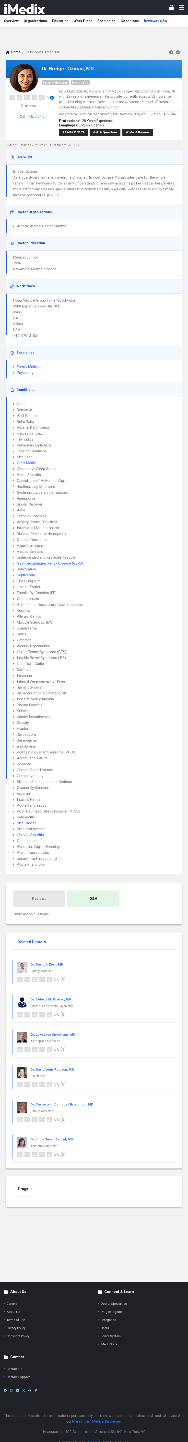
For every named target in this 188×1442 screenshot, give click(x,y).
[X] (23, 1390)
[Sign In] (171, 7)
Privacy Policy (16, 1328)
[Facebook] (5, 1390)
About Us (13, 1312)
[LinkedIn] (17, 1390)
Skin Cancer (26, 823)
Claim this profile (31, 116)
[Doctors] (24, 9)
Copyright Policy (18, 1336)
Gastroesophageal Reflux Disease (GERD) (50, 563)
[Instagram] (11, 1390)
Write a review (138, 132)
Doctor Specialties (114, 1303)
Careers (12, 1303)
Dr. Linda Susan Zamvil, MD (52, 1139)
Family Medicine (55, 82)
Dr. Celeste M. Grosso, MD (51, 999)
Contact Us (14, 1369)
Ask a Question (105, 132)
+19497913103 (73, 132)
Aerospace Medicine (45, 1041)
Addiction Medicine (44, 1146)
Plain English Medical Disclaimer (96, 1421)
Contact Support (18, 1377)
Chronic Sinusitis (30, 835)
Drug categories (112, 1312)
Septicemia (26, 575)
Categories (108, 1320)
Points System (111, 1336)
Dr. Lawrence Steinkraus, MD (53, 1034)
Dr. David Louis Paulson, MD (52, 1069)
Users (105, 1328)
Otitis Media (26, 463)
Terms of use (16, 1320)
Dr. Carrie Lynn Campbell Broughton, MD (62, 1104)
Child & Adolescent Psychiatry (52, 1006)
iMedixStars (109, 1344)
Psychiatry (80, 82)
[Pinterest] (35, 1390)
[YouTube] (29, 1390)
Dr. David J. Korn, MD (47, 964)
